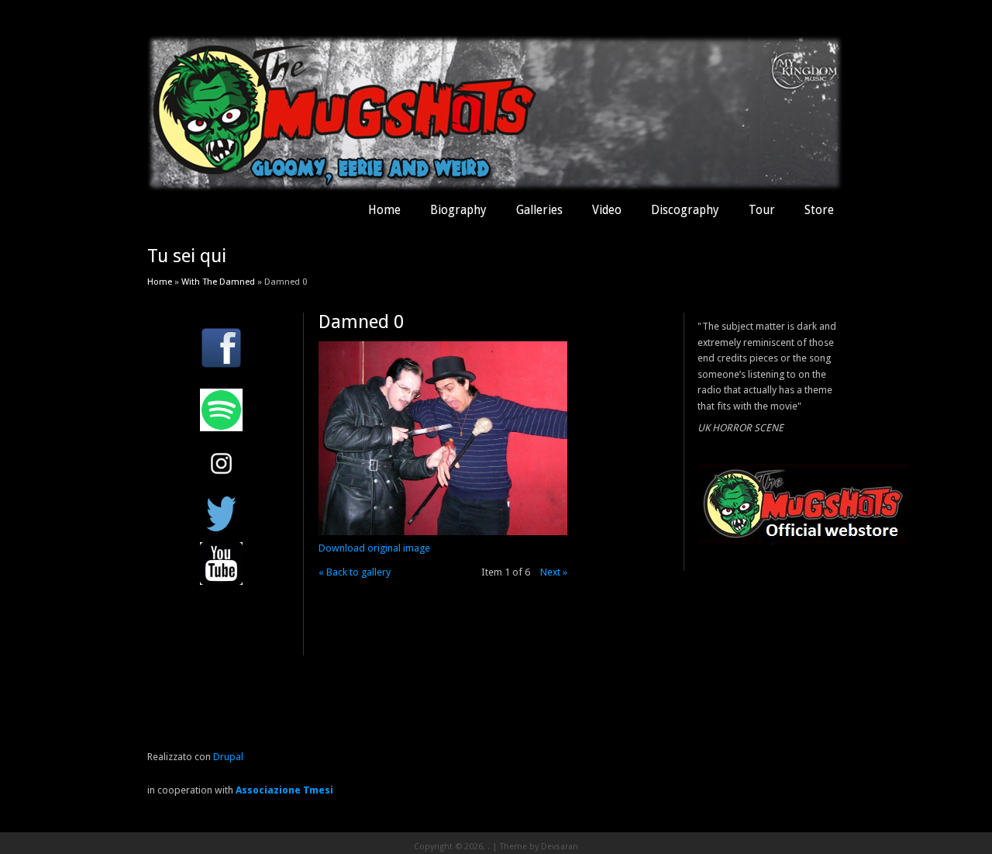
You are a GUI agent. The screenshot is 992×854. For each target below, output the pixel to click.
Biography (458, 210)
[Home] (496, 188)
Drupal (228, 756)
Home (384, 210)
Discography (685, 210)
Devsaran (559, 847)
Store (819, 210)
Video (607, 210)
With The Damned (218, 281)
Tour (762, 210)
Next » (553, 572)
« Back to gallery (355, 572)
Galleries (539, 210)
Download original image (374, 548)
